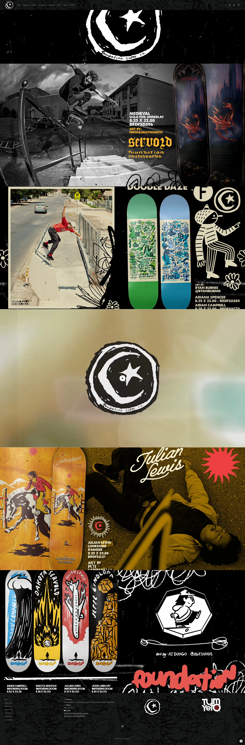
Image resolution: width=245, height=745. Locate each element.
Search (7, 699)
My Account (8, 706)
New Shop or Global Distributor (74, 716)
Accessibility (8, 720)
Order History (9, 709)
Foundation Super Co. (124, 738)
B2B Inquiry (8, 716)
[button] (230, 5)
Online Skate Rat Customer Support (76, 713)
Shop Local (8, 703)
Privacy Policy (9, 713)
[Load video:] (122, 378)
